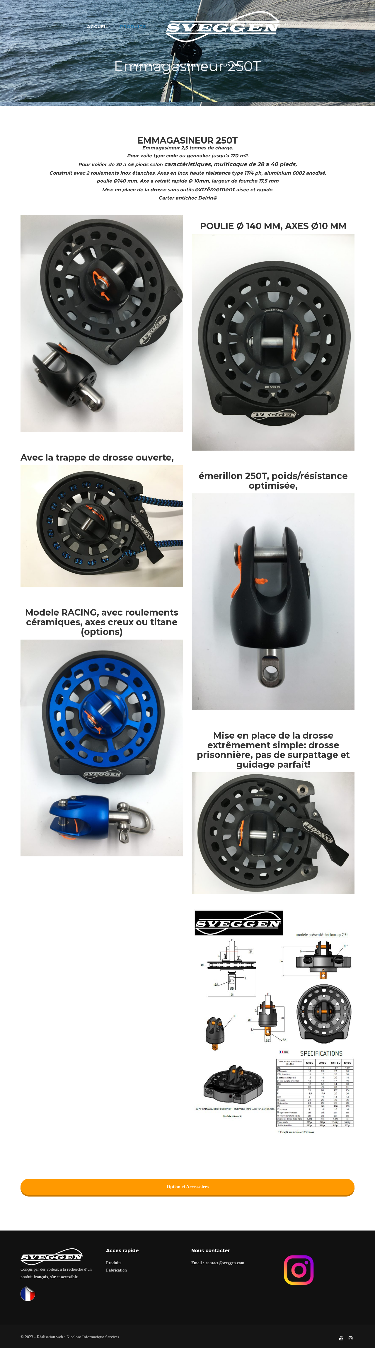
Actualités (192, 65)
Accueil (97, 26)
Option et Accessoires (188, 1186)
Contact (232, 65)
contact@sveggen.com (225, 1263)
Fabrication (147, 65)
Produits (133, 26)
